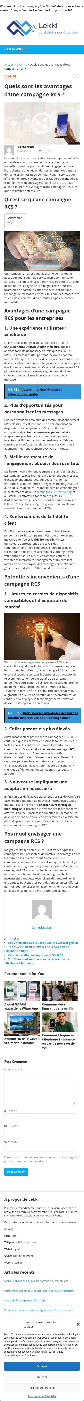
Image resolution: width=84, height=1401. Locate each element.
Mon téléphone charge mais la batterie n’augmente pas (36, 1281)
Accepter (42, 1366)
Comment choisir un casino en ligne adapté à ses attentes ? (38, 1310)
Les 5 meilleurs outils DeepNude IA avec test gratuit (43, 943)
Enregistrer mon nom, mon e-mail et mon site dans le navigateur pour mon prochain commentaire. (41, 1159)
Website (13, 1142)
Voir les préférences (42, 1387)
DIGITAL (22, 64)
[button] (78, 1324)
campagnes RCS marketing (54, 492)
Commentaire (13, 1069)
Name (12, 1110)
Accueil (9, 64)
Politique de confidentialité (42, 1396)
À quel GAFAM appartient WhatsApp (25, 1300)
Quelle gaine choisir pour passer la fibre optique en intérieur (39, 1290)
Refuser (42, 1377)
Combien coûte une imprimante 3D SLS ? (35, 955)
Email (12, 1126)
